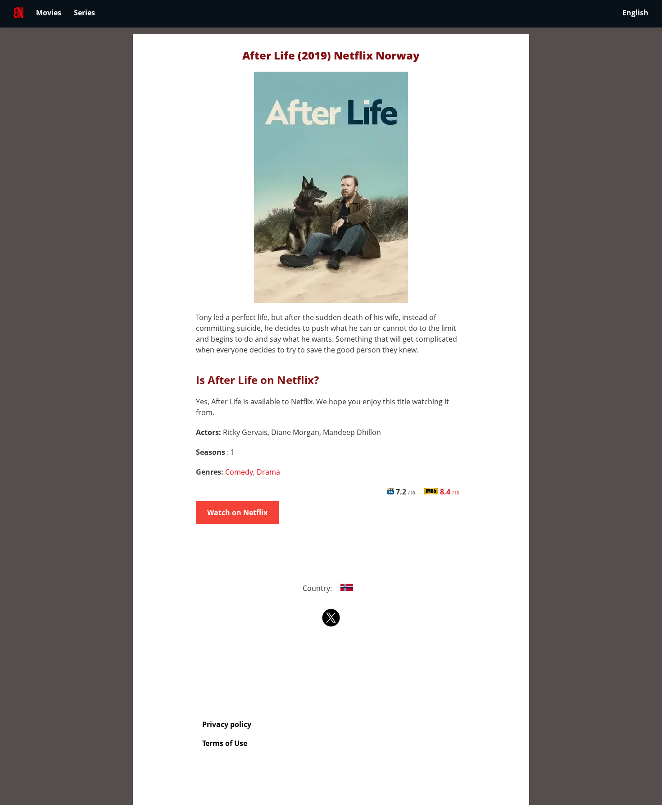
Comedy (239, 472)
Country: (318, 588)
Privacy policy (226, 724)
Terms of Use (224, 743)
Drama (268, 472)
